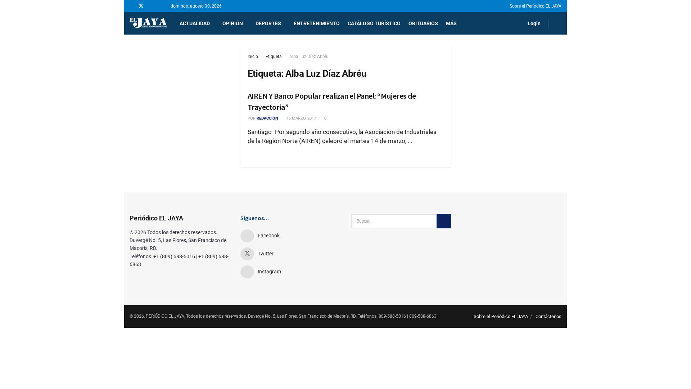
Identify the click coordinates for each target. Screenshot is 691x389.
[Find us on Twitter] (141, 6)
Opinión (232, 23)
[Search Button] (558, 23)
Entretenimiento (317, 23)
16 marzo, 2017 (300, 118)
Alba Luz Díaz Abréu (309, 56)
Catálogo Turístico (374, 23)
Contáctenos (548, 316)
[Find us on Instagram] (151, 6)
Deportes (268, 23)
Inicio (253, 56)
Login (534, 23)
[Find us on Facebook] (132, 6)
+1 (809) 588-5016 (174, 256)
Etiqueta (274, 56)
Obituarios (423, 23)
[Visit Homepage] (148, 23)
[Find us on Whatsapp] (160, 6)
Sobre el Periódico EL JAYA (535, 6)
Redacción (267, 118)
